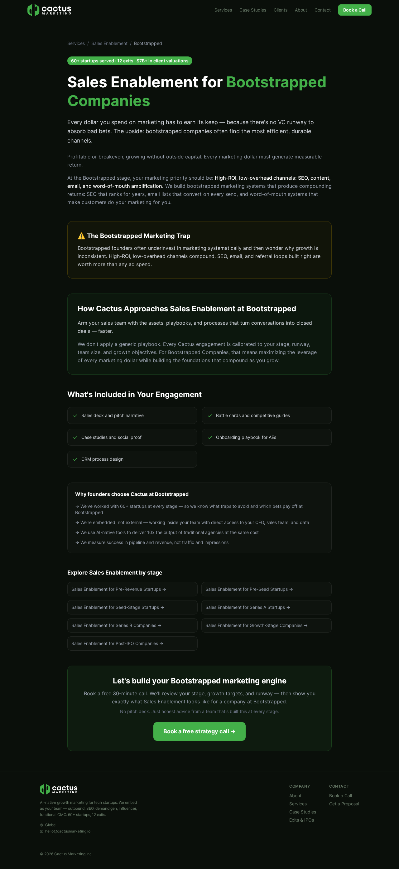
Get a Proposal (344, 803)
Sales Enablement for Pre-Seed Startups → (249, 589)
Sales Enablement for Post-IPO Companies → (117, 643)
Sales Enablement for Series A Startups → (247, 607)
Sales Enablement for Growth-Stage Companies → (256, 625)
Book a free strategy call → (199, 731)
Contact (323, 9)
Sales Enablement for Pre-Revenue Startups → (118, 589)
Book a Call (355, 9)
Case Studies (252, 9)
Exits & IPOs (301, 820)
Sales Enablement (109, 43)
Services (223, 9)
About (301, 9)
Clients (280, 9)
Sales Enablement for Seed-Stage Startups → (117, 607)
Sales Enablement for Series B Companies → (116, 625)
